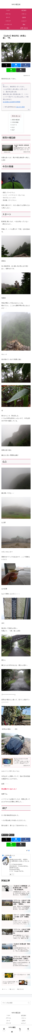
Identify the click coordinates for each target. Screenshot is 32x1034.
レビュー (23, 1023)
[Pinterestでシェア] (12, 680)
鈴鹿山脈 (5, 834)
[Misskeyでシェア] (26, 670)
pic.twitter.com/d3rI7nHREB (11, 102)
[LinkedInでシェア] (19, 680)
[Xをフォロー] (13, 874)
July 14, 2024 (20, 107)
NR (10, 857)
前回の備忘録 (16, 119)
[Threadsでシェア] (12, 675)
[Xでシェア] (5, 670)
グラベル (8, 1018)
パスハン (23, 1018)
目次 (13, 116)
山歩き (12, 834)
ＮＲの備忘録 (12, 1029)
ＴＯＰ (8, 1015)
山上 (13, 127)
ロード (8, 1020)
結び (13, 130)
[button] (21, 70)
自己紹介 (23, 1015)
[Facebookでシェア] (5, 675)
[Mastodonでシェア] (12, 670)
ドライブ (8, 1023)
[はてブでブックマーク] (26, 675)
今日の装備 (15, 122)
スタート (14, 125)
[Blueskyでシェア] (19, 670)
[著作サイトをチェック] (10, 874)
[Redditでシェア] (19, 675)
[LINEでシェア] (5, 680)
